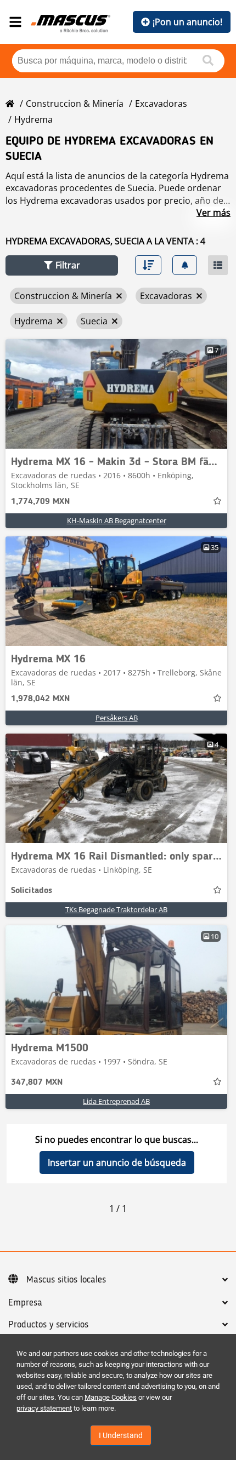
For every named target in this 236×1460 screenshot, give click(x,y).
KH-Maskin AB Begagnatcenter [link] (116, 520)
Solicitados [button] (31, 890)
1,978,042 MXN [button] (40, 699)
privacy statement (44, 1408)
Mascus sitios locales (66, 1280)
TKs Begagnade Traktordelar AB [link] (116, 909)
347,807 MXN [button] (37, 1082)
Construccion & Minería (74, 104)
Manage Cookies (111, 1397)
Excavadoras (161, 104)
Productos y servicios (48, 1325)
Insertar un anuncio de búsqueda (117, 1162)
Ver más (213, 213)
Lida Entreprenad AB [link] (116, 1101)
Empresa (25, 1303)
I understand (121, 1435)
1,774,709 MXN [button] (40, 501)
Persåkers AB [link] (116, 718)
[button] (61, 265)
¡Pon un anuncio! (187, 22)
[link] (116, 394)
